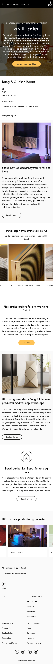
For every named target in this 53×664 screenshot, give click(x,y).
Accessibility (14, 638)
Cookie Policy (14, 633)
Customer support (38, 643)
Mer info (29, 343)
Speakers (38, 606)
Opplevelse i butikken (29, 64)
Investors (38, 638)
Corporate (38, 633)
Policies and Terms (14, 643)
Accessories (38, 616)
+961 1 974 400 (8, 102)
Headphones (38, 601)
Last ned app (14, 437)
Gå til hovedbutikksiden (18, 4)
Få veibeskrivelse (9, 106)
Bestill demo (34, 106)
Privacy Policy (14, 628)
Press (37, 628)
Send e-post (22, 106)
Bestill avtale (28, 499)
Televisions (38, 611)
